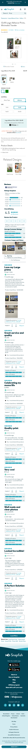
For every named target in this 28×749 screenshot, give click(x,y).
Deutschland (6, 713)
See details (18, 132)
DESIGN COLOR (5, 88)
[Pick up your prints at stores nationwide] (7, 696)
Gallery (21, 18)
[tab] (15, 64)
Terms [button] (13, 724)
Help (14, 682)
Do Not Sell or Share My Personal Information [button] (14, 737)
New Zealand (14, 717)
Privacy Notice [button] (13, 726)
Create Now (14, 747)
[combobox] (14, 13)
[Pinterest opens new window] (15, 704)
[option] (4, 81)
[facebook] (6, 704)
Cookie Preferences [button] (14, 729)
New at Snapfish (14, 677)
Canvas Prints (8, 641)
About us (14, 674)
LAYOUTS (3, 75)
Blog (14, 680)
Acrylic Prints (22, 641)
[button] (2, 9)
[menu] (23, 67)
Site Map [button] (14, 721)
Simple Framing (10, 174)
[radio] (2, 91)
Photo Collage (18, 174)
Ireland (18, 713)
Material (4, 97)
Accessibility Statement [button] (14, 735)
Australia (22, 715)
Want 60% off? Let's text (14, 687)
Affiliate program (14, 685)
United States (15, 715)
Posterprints (4, 18)
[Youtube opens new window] (19, 704)
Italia (22, 713)
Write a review (19, 30)
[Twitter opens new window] (23, 704)
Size (2, 104)
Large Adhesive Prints (13, 18)
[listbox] (14, 100)
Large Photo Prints (12, 639)
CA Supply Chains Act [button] (14, 732)
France (13, 713)
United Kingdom (6, 715)
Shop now (17, 3)
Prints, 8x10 (15, 641)
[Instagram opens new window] (10, 704)
